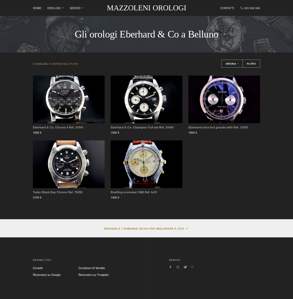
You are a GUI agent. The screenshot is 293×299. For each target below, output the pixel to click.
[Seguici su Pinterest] (192, 267)
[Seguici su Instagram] (177, 267)
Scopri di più (53, 132)
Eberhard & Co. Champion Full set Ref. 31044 (142, 127)
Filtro (251, 63)
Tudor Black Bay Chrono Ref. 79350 (57, 192)
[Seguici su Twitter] (185, 267)
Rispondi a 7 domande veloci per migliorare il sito (144, 228)
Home (37, 8)
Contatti (227, 8)
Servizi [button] (75, 8)
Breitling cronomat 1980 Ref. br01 (134, 192)
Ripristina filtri (65, 64)
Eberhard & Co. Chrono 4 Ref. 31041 (58, 127)
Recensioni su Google (47, 275)
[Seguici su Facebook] (170, 267)
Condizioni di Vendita (92, 268)
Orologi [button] (54, 8)
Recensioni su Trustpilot (94, 275)
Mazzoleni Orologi (146, 8)
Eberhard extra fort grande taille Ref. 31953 (218, 127)
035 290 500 (251, 8)
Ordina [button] (231, 63)
